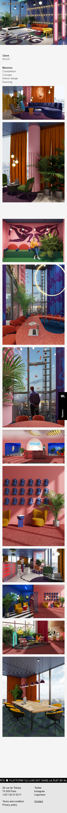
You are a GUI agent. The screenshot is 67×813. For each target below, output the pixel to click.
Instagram (39, 791)
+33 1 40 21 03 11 (11, 794)
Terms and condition (13, 801)
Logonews (39, 794)
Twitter (38, 787)
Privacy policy (9, 804)
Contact (38, 801)
